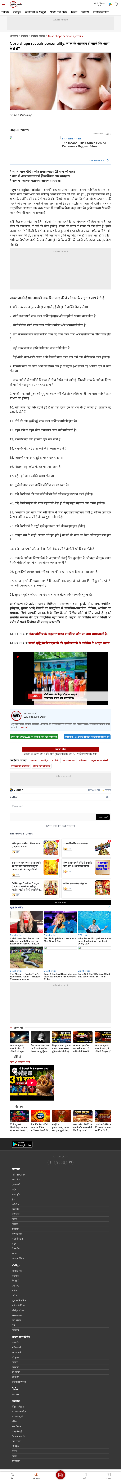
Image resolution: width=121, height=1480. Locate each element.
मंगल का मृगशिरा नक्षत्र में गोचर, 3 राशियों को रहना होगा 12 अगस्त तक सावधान (19, 1048)
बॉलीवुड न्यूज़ (17, 1270)
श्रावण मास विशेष (58, 12)
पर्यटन (14, 1295)
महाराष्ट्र (15, 1223)
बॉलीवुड (17, 12)
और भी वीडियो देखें (20, 1062)
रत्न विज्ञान (16, 1460)
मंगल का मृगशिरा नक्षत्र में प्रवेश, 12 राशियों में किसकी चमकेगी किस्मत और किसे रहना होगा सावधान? (82, 1048)
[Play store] (110, 4)
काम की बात (17, 1233)
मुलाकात (15, 1329)
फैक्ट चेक (16, 1248)
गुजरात (14, 1218)
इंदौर (13, 1199)
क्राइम (14, 1243)
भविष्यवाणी (16, 1347)
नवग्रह (14, 1456)
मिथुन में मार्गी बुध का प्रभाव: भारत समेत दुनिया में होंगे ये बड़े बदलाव (61, 1048)
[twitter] (57, 1162)
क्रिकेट (74, 12)
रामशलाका (16, 1441)
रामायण (15, 1362)
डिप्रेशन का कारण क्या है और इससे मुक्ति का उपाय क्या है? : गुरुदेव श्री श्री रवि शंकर (60, 754)
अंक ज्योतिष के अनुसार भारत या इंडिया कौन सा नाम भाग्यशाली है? (68, 634)
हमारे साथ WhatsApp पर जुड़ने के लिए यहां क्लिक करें (34, 736)
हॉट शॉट (15, 1275)
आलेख (14, 1290)
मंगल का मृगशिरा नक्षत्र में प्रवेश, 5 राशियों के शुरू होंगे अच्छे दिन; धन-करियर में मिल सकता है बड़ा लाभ (104, 1048)
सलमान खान (17, 1315)
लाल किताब (17, 1426)
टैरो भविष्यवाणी (18, 1436)
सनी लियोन (16, 1320)
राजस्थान (15, 1228)
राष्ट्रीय (14, 1189)
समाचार (5, 12)
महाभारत (15, 1367)
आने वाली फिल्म (18, 1305)
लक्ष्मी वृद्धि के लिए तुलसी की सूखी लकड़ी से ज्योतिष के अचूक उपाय (68, 643)
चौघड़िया (15, 1446)
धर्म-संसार (14, 36)
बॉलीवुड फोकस (18, 1310)
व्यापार (14, 1253)
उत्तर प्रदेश (16, 1179)
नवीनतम (18, 1106)
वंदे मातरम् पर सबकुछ (35, 12)
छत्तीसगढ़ (15, 1214)
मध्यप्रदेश (15, 1209)
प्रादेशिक (15, 1204)
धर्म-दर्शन (15, 1376)
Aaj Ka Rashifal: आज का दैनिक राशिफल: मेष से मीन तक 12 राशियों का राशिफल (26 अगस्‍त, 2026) (40, 1127)
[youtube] (64, 1162)
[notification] (116, 4)
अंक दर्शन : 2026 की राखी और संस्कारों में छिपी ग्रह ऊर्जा (83, 1127)
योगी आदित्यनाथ (18, 1174)
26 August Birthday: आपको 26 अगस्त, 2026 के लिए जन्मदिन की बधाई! (19, 1127)
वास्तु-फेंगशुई (17, 1431)
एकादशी (15, 1342)
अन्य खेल (15, 1394)
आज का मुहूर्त (17, 1416)
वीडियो (17, 1057)
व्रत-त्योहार (16, 1371)
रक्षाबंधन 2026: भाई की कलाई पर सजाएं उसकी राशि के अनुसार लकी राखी (104, 1127)
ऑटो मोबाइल (17, 1238)
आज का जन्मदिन (19, 1411)
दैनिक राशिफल (18, 1406)
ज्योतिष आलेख (38, 36)
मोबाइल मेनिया (18, 1258)
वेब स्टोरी (15, 1280)
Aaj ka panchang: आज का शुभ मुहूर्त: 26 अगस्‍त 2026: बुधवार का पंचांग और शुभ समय (61, 1127)
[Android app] (22, 1144)
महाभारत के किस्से (99, 760)
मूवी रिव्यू (15, 1285)
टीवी (13, 1325)
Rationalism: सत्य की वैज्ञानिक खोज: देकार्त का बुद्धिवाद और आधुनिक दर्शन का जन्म (40, 1048)
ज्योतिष (85, 12)
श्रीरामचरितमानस (101, 12)
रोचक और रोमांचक (41, 766)
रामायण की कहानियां (20, 766)
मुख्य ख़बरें (16, 1184)
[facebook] (50, 1162)
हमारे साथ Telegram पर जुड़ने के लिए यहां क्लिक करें (87, 736)
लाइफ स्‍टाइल (69, 760)
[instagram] (70, 1162)
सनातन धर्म (16, 1352)
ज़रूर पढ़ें (18, 1027)
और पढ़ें (24, 727)
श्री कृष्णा (15, 1357)
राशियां (14, 1421)
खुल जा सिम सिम (19, 1300)
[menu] (5, 4)
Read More (35, 696)
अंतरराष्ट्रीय (16, 1194)
